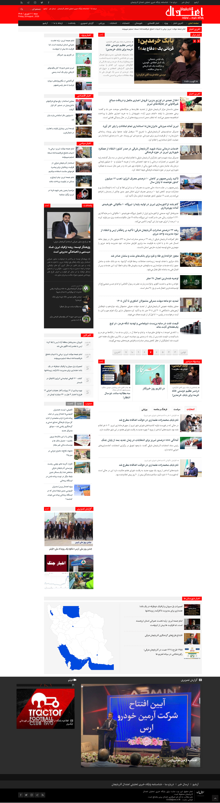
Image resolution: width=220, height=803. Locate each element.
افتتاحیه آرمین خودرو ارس (182, 760)
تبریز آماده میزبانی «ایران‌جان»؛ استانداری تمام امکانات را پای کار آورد (140, 126)
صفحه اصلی (193, 23)
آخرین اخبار (178, 23)
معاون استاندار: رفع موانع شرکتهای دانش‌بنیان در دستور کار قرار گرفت (60, 105)
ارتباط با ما (58, 23)
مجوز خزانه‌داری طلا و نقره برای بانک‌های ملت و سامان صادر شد (144, 256)
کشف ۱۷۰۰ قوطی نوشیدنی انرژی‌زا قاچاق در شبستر (64, 380)
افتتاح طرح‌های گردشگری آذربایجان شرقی (163, 635)
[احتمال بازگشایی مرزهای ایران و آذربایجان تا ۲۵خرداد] (46, 685)
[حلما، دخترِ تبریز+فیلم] (81, 580)
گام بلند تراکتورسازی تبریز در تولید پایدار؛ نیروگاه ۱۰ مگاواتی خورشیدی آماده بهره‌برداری (140, 206)
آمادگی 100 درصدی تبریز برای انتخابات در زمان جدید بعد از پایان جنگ (139, 440)
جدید (79, 404)
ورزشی (102, 23)
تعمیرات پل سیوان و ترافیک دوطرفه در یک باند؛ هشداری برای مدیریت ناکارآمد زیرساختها (63, 368)
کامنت (70, 404)
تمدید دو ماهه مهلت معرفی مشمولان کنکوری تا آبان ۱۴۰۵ (147, 301)
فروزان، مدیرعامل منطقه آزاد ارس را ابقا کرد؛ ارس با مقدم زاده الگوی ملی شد (64, 344)
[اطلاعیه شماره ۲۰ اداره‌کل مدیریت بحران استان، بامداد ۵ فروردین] (56, 563)
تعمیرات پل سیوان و (177, 29)
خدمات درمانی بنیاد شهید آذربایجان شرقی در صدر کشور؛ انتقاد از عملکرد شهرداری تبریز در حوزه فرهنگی (138, 151)
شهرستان (138, 23)
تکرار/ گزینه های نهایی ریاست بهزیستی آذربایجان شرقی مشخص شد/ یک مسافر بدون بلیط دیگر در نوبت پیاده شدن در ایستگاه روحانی (59, 472)
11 (126, 352)
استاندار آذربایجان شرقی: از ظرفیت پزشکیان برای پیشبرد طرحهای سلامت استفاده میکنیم (61, 167)
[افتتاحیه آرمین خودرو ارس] (139, 725)
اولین (183, 352)
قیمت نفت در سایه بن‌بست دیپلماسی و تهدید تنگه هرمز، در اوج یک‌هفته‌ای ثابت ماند (144, 325)
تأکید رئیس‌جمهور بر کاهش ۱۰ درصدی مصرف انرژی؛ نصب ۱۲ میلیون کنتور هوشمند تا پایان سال (141, 180)
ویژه (166, 23)
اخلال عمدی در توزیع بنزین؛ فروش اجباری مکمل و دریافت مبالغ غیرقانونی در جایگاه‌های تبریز (143, 102)
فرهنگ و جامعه (160, 409)
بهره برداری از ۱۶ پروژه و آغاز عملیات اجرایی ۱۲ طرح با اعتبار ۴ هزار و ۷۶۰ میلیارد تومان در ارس (63, 394)
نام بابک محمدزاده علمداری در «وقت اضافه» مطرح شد (148, 420)
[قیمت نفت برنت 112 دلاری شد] (56, 580)
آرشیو (196, 2)
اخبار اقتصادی (153, 23)
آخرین (117, 352)
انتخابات (113, 23)
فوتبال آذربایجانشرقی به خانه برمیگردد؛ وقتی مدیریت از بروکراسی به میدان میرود (65, 290)
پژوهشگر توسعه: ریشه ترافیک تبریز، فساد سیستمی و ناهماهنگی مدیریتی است (69, 249)
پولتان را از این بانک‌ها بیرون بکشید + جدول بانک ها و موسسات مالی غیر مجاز (61, 441)
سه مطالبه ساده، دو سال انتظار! (117, 395)
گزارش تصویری (87, 23)
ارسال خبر (185, 2)
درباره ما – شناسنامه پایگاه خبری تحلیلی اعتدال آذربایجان (154, 2)
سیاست (177, 409)
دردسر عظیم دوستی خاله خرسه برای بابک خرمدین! (119, 47)
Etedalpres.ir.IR (174, 799)
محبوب (88, 404)
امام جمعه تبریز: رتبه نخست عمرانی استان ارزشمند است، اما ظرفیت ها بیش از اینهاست (61, 45)
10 (132, 352)
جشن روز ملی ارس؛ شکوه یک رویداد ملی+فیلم (70, 549)
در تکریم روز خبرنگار (154, 388)
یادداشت (71, 23)
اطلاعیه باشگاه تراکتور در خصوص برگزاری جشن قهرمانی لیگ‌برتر (46, 722)
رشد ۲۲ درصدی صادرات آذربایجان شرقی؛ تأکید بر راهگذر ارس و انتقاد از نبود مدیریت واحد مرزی (139, 232)
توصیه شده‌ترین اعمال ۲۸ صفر (162, 278)
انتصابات (125, 23)
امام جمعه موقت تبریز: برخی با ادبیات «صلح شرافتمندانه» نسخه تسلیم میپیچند (61, 153)
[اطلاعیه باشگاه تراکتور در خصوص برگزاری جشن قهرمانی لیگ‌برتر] (46, 709)
